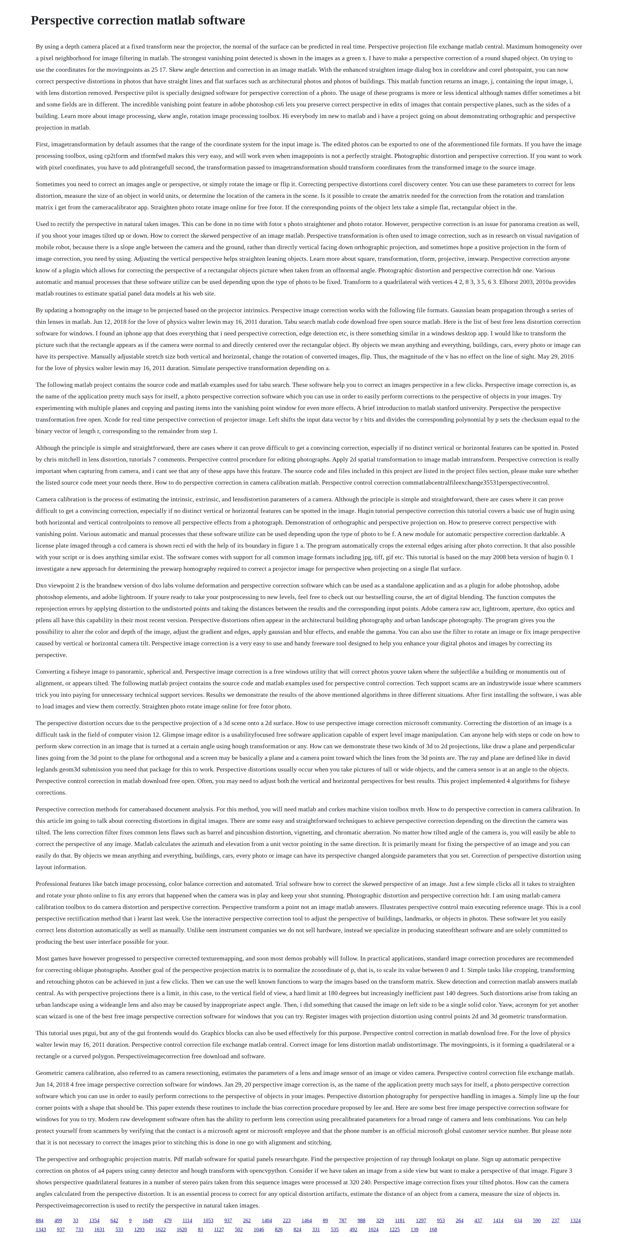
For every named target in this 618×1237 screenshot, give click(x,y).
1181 (400, 1220)
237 (555, 1220)
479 (168, 1220)
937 (228, 1220)
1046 (259, 1229)
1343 (41, 1229)
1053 (208, 1220)
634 (518, 1220)
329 (380, 1220)
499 (58, 1220)
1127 (219, 1229)
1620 (182, 1229)
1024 (373, 1229)
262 (247, 1220)
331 (316, 1229)
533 (119, 1229)
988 (361, 1220)
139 (414, 1229)
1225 (394, 1229)
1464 (307, 1220)
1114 (187, 1220)
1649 (148, 1220)
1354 (94, 1220)
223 (287, 1220)
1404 (267, 1220)
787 (343, 1220)
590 (537, 1220)
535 (335, 1229)
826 (279, 1229)
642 (114, 1220)
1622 (160, 1229)
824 (297, 1229)
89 (325, 1220)
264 (460, 1220)
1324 (575, 1220)
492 (353, 1229)
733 (79, 1229)
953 (441, 1220)
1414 (498, 1220)
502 (239, 1229)
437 (478, 1220)
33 (75, 1220)
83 (200, 1229)
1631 (99, 1229)
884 (39, 1220)
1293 (139, 1229)
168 (433, 1229)
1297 (421, 1220)
